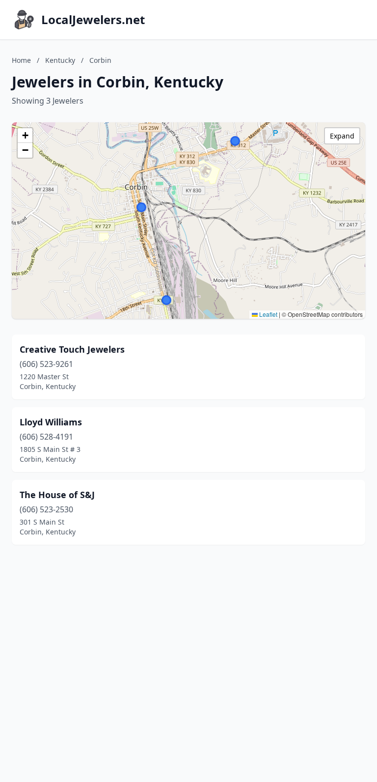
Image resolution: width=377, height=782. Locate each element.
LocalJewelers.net (93, 20)
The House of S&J (57, 495)
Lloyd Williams (51, 422)
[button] (235, 141)
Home (21, 60)
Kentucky (60, 60)
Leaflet (267, 314)
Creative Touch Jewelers (72, 349)
